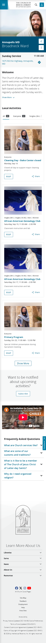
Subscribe (23, 393)
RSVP (8, 176)
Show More (23, 363)
